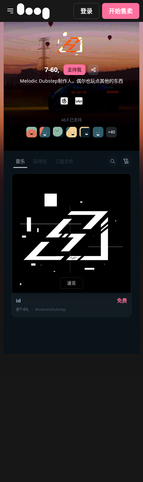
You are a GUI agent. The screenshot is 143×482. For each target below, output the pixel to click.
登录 (86, 11)
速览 (71, 283)
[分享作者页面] (93, 69)
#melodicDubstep (50, 309)
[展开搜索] (112, 161)
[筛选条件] (126, 161)
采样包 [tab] (40, 161)
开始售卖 (121, 11)
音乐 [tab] (20, 161)
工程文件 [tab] (64, 161)
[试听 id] (20, 284)
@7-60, (22, 309)
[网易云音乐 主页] (64, 101)
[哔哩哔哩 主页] (79, 101)
